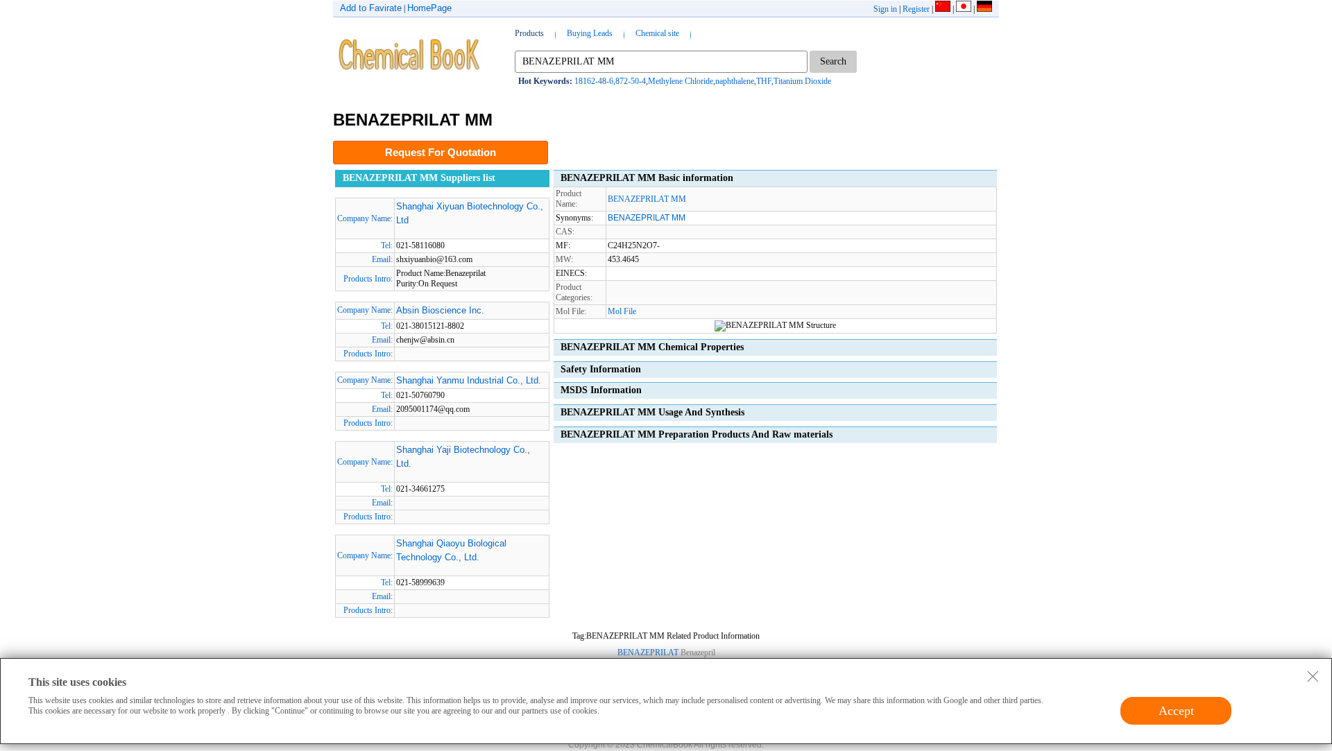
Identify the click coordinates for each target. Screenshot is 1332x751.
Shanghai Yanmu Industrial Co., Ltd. (468, 380)
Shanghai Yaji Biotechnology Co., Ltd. (463, 456)
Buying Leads (590, 33)
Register (916, 9)
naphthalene (734, 81)
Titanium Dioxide (802, 81)
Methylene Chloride (680, 81)
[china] (942, 9)
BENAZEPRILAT (647, 652)
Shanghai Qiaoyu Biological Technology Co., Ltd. (451, 550)
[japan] (963, 9)
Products (529, 33)
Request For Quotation (440, 152)
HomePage (429, 8)
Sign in (885, 9)
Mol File (622, 311)
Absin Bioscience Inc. (440, 310)
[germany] (984, 9)
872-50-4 (630, 81)
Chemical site (657, 33)
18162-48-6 (593, 81)
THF (763, 81)
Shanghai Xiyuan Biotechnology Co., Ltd (469, 213)
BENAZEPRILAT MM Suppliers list (419, 178)
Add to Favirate (371, 8)
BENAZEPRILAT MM (647, 199)
